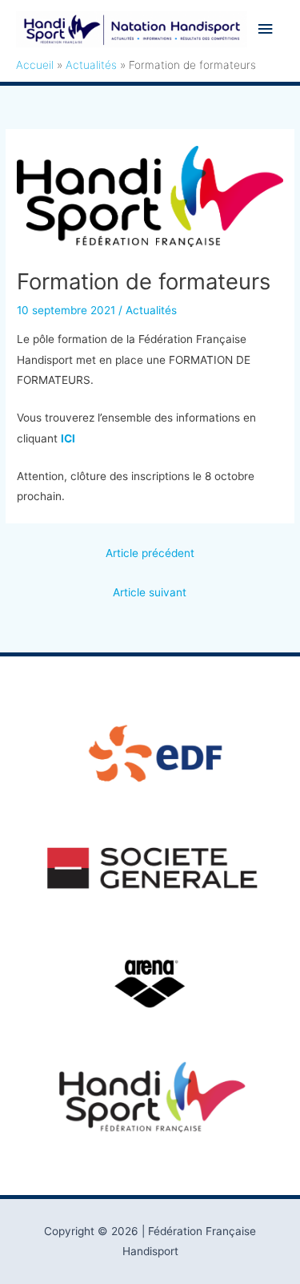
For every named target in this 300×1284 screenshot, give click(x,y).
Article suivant (149, 592)
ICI (68, 438)
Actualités (151, 310)
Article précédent (150, 553)
